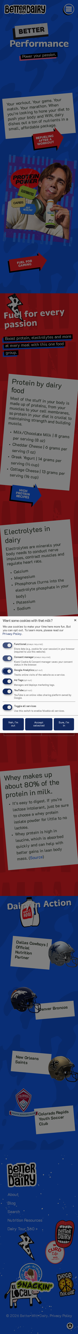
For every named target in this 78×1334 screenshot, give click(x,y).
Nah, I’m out (13, 724)
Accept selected (38, 724)
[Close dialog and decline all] (75, 618)
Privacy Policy (12, 634)
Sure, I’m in (64, 724)
